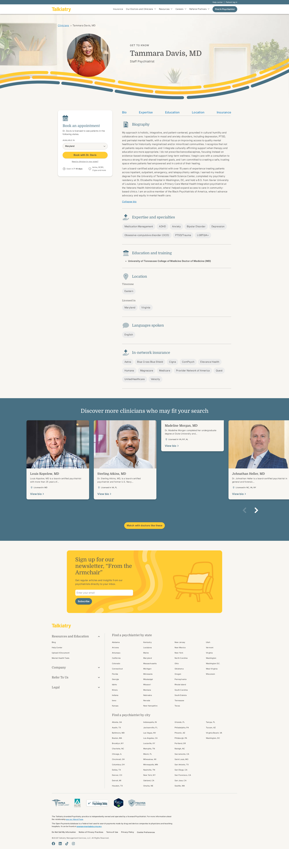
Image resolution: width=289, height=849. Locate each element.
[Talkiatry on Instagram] (73, 843)
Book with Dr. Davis (85, 155)
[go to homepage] (61, 9)
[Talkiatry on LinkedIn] (60, 843)
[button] (244, 510)
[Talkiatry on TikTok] (66, 843)
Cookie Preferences (146, 832)
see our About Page (74, 819)
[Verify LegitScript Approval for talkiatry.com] (118, 802)
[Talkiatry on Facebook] (53, 843)
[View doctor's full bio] (57, 459)
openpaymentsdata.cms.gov (89, 826)
